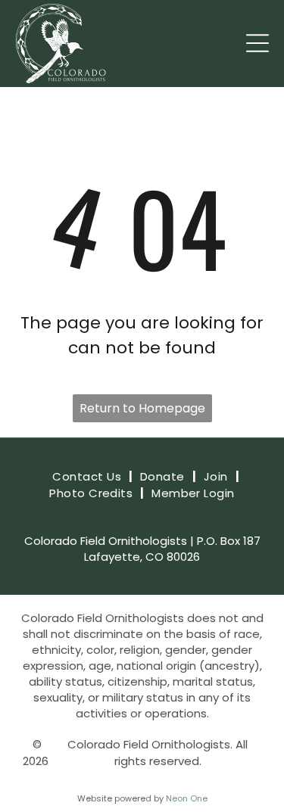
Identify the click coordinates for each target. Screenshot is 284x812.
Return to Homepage (142, 408)
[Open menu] (257, 43)
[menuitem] (89, 477)
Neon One (187, 798)
